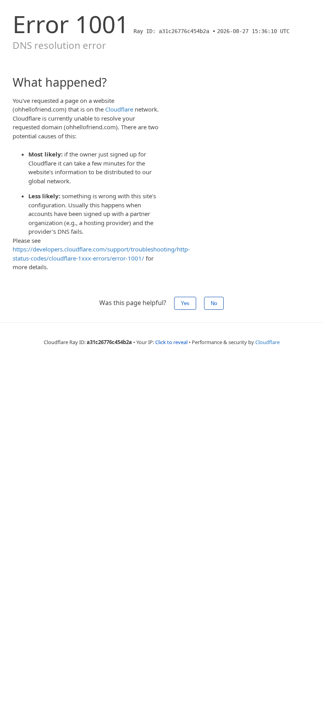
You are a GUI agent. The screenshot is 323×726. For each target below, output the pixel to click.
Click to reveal (171, 342)
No (214, 303)
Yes (185, 303)
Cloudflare (119, 109)
